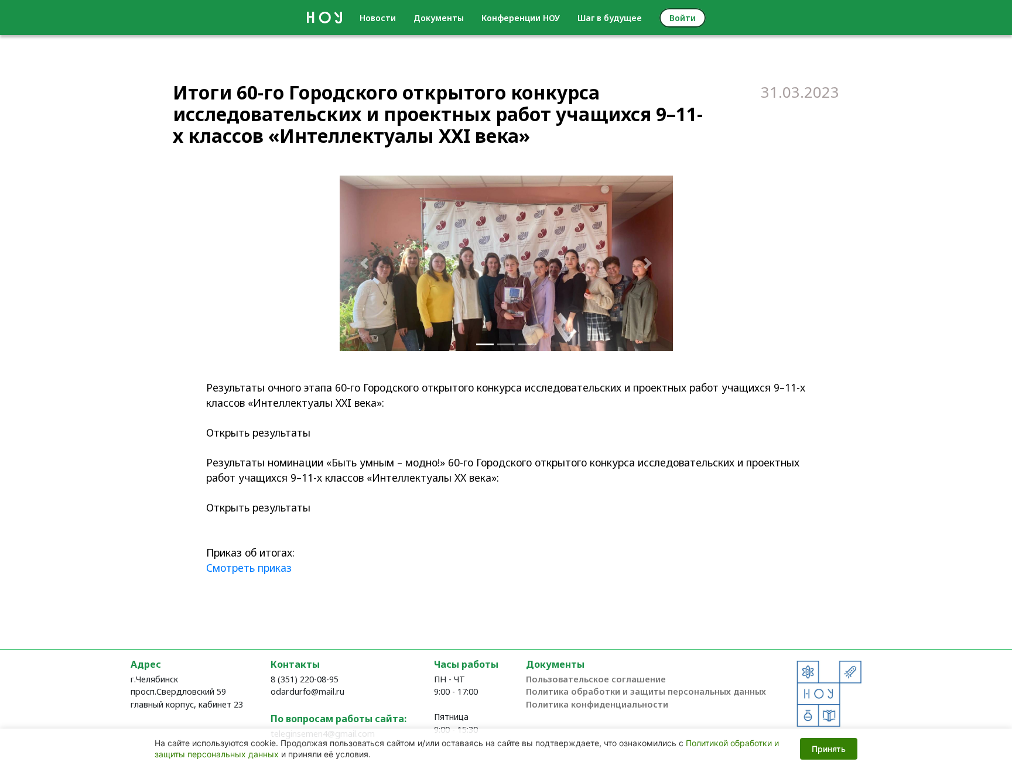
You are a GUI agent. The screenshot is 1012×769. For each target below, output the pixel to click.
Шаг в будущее (609, 17)
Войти (682, 17)
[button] (364, 263)
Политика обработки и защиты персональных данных (646, 691)
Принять (829, 749)
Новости (378, 17)
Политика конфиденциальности (597, 704)
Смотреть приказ (249, 568)
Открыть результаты (258, 432)
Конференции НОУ (520, 17)
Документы (438, 17)
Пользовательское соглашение (596, 679)
